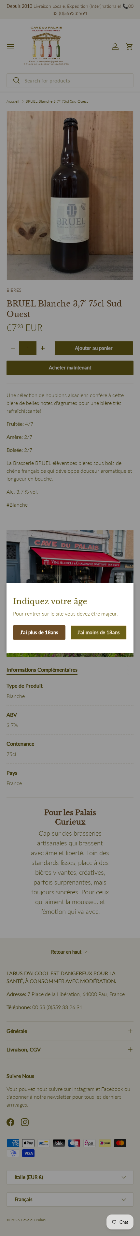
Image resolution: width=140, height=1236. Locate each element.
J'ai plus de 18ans (39, 632)
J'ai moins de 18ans (98, 632)
